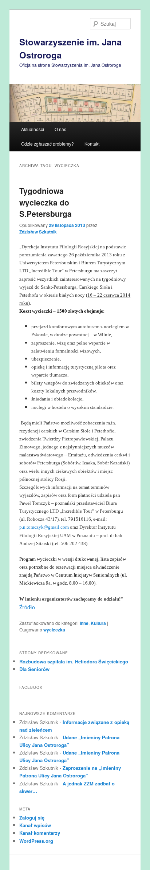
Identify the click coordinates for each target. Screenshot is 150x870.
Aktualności (32, 129)
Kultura (98, 623)
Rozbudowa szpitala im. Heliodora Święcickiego (73, 661)
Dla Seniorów (34, 669)
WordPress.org (36, 840)
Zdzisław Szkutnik (38, 231)
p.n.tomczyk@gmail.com (44, 527)
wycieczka (54, 629)
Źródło (27, 607)
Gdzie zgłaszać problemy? (47, 144)
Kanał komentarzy (39, 832)
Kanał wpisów (35, 825)
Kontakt (91, 144)
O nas (60, 129)
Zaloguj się (31, 817)
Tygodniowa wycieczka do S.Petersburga (45, 202)
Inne (84, 623)
